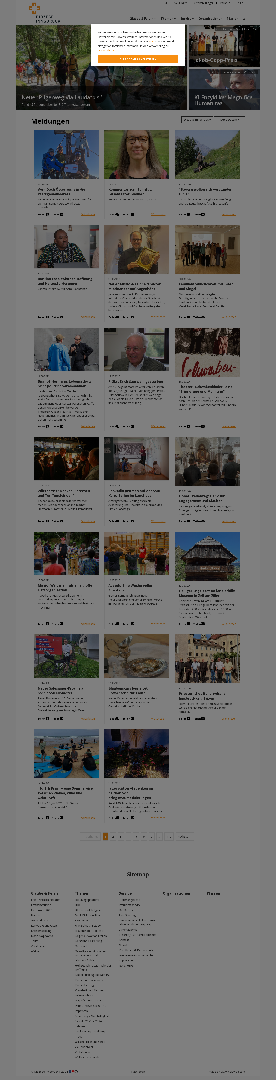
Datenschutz (106, 50)
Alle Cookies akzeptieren (138, 59)
